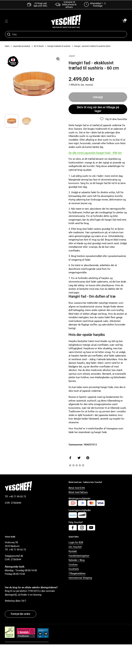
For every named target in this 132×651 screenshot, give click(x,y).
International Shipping (80, 577)
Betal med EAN (77, 487)
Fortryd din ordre (20, 613)
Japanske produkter (21, 46)
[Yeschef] (66, 21)
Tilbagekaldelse (77, 573)
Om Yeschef (75, 546)
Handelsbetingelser (79, 555)
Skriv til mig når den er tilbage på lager (98, 109)
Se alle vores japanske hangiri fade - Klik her (95, 152)
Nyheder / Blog (77, 560)
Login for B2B (76, 542)
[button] (124, 21)
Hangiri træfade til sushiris (58, 46)
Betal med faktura (78, 492)
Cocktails (74, 569)
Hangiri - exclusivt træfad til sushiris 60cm (92, 46)
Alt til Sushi (39, 46)
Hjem (7, 46)
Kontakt (73, 551)
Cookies (73, 564)
